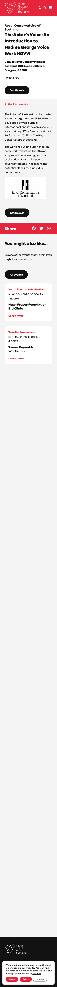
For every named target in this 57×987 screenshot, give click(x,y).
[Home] (17, 7)
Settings (40, 979)
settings (36, 973)
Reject (26, 979)
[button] (33, 228)
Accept (12, 979)
